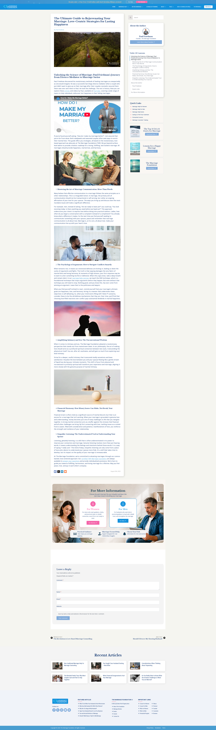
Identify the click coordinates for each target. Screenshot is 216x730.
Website (59, 606)
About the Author (136, 83)
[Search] (130, 17)
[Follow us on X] (57, 710)
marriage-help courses (80, 278)
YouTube (97, 91)
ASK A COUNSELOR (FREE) (183, 7)
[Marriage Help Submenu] (128, 6)
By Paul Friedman (59, 30)
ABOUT (162, 7)
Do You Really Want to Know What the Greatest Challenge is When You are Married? (152, 678)
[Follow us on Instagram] (61, 710)
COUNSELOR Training (152, 7)
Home (113, 7)
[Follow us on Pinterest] (69, 710)
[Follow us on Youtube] (65, 710)
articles (67, 91)
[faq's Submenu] (174, 6)
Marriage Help (123, 7)
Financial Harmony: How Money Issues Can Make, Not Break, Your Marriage (145, 74)
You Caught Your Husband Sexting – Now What (113, 664)
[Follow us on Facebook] (54, 710)
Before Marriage (136, 7)
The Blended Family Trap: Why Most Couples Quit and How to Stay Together (75, 678)
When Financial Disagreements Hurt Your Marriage (114, 677)
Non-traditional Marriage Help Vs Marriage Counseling (74, 664)
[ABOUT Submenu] (166, 6)
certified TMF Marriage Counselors (94, 459)
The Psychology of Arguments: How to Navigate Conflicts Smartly (144, 66)
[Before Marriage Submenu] (143, 6)
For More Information (138, 92)
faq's (170, 7)
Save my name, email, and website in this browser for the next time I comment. (81, 614)
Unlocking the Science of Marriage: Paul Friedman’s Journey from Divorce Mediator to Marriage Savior (145, 58)
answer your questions (71, 461)
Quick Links (136, 89)
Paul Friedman (136, 86)
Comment (60, 580)
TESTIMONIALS (197, 7)
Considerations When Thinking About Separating (151, 664)
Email (59, 599)
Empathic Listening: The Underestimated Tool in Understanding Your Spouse (146, 78)
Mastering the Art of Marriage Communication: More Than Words (147, 62)
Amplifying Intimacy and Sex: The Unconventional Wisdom (142, 70)
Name (59, 592)
